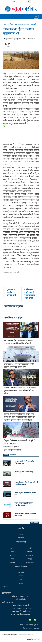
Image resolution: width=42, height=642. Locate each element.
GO (29, 1)
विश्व (12, 559)
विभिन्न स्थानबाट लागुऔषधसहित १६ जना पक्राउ (25, 515)
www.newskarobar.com (21, 614)
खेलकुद (30, 559)
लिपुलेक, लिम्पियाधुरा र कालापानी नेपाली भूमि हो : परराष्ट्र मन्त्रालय (20, 442)
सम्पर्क (21, 576)
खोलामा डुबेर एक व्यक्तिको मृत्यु (24, 472)
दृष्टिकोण (29, 552)
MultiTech (37, 639)
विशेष (20, 579)
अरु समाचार (34, 523)
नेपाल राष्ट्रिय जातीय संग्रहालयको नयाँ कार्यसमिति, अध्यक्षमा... (26, 483)
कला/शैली (12, 562)
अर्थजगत (12, 555)
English (21, 583)
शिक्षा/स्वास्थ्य (29, 555)
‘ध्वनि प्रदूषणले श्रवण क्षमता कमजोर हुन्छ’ (25, 494)
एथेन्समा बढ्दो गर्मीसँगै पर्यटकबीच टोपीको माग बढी (24, 462)
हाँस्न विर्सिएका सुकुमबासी (12, 449)
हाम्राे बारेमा (21, 572)
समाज (12, 552)
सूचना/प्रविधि (29, 562)
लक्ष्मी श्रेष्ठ (21, 537)
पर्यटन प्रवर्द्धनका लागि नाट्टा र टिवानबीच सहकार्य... (24, 504)
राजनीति (29, 548)
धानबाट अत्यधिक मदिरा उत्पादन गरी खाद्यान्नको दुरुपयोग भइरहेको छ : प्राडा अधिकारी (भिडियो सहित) (20, 390)
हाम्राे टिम (21, 528)
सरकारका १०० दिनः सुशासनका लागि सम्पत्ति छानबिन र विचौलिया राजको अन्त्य (19, 366)
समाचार (12, 548)
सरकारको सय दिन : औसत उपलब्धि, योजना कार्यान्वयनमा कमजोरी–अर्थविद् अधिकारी (18, 342)
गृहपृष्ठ (6, 24)
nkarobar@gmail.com (21, 611)
